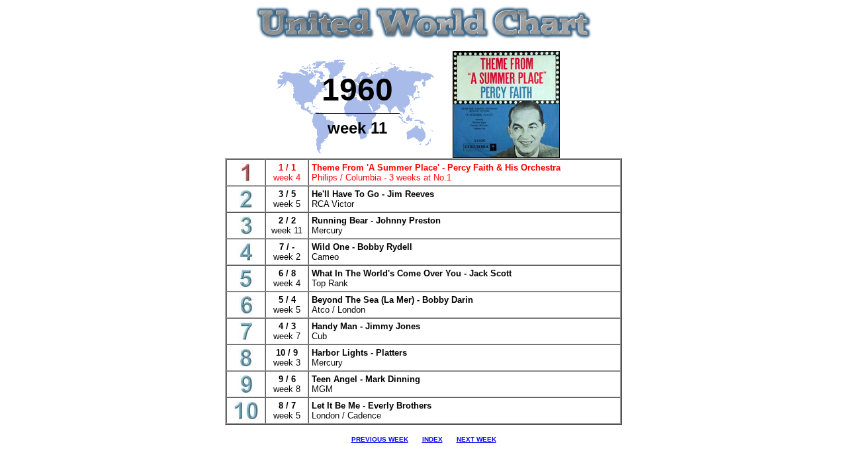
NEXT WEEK (476, 439)
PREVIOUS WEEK (379, 439)
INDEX (432, 439)
